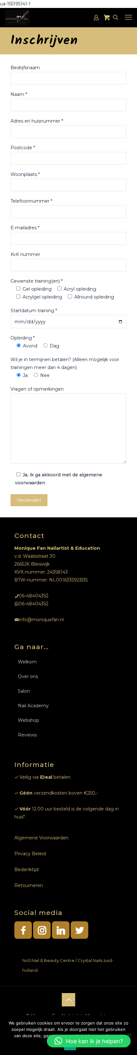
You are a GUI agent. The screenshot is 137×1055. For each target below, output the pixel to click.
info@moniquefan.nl (41, 619)
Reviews (27, 735)
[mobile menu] (128, 17)
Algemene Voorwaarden (41, 838)
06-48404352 (33, 596)
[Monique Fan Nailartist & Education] (17, 17)
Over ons (28, 676)
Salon (24, 691)
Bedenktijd (26, 869)
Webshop (28, 720)
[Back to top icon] (68, 999)
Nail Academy (33, 706)
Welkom (27, 662)
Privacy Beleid (30, 854)
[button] (89, 1041)
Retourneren (28, 885)
